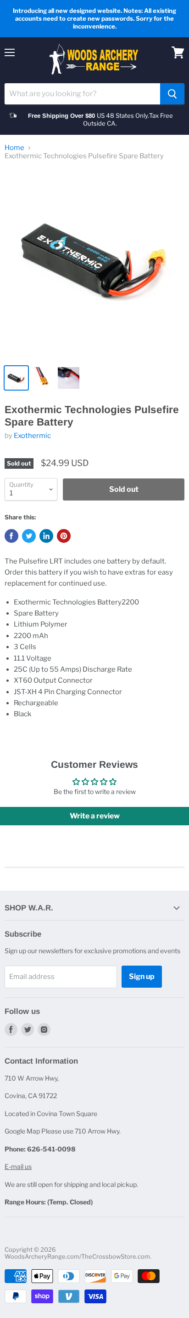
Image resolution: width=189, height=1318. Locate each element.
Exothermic (32, 436)
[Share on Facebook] (11, 536)
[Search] (172, 93)
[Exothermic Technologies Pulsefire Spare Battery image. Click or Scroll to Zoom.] (94, 264)
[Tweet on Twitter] (29, 536)
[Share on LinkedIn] (46, 536)
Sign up (142, 976)
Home (14, 148)
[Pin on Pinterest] (64, 536)
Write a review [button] (95, 816)
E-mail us (18, 1166)
